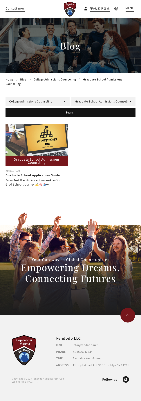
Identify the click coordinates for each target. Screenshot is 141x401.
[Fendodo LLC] (70, 9)
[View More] (37, 155)
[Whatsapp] (126, 379)
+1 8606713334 (83, 352)
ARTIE (33, 382)
